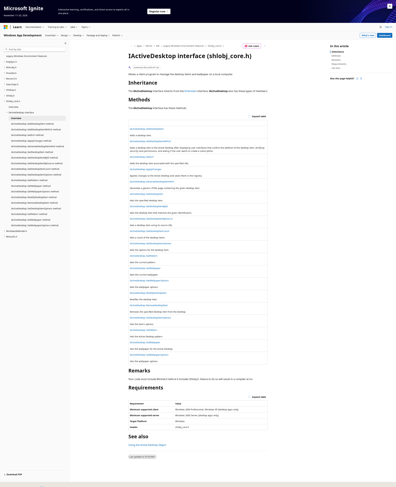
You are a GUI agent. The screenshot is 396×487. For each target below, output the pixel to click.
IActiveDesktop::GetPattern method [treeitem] (29, 180)
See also (336, 67)
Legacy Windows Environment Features (183, 45)
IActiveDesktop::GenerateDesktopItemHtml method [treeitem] (37, 146)
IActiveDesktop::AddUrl (142, 156)
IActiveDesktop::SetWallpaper (145, 342)
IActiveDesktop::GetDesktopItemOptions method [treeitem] (36, 174)
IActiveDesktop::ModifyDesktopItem (148, 292)
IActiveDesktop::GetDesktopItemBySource (151, 218)
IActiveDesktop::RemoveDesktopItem (149, 305)
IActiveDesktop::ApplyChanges (145, 169)
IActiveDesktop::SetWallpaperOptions (149, 354)
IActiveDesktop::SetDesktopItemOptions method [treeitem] (36, 208)
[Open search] (381, 27)
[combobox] (35, 49)
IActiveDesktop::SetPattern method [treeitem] (29, 214)
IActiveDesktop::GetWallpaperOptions (149, 280)
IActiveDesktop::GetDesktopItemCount (149, 231)
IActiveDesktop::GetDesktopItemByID (149, 206)
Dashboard (385, 35)
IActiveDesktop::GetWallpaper (145, 268)
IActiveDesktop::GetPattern (143, 255)
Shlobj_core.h (215, 45)
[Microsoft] (6, 27)
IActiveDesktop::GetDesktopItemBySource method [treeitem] (37, 163)
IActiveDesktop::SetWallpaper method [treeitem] (30, 219)
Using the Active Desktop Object (147, 445)
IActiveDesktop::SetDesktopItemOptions (150, 317)
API (157, 45)
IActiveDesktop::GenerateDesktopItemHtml (152, 181)
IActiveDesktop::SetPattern (143, 330)
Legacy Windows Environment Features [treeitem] (26, 56)
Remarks (336, 59)
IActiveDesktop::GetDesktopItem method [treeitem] (32, 152)
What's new (368, 35)
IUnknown (190, 91)
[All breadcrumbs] (131, 46)
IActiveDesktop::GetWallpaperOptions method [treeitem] (35, 191)
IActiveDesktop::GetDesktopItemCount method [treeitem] (35, 168)
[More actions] (265, 46)
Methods (336, 55)
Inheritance (338, 51)
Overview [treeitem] (13, 106)
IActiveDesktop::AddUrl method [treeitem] (27, 135)
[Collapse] (65, 43)
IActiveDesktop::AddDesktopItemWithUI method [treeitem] (36, 129)
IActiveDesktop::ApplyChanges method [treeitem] (31, 140)
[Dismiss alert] (389, 6)
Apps (139, 45)
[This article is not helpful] (361, 78)
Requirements (339, 63)
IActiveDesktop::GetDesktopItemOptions (150, 243)
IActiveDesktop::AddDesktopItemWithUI (150, 141)
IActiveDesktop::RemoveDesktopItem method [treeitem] (34, 202)
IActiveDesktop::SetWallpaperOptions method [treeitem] (34, 225)
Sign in (388, 26)
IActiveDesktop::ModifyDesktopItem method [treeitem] (34, 197)
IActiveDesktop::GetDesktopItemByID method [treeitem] (34, 157)
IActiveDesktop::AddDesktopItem (147, 128)
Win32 (149, 45)
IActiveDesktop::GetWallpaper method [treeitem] (31, 185)
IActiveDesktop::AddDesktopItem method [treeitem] (32, 123)
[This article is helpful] (357, 78)
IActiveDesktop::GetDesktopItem (146, 193)
